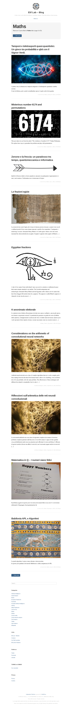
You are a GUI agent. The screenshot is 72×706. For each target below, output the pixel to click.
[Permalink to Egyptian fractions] (36, 285)
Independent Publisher (30, 694)
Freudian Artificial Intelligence (18, 603)
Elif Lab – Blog (36, 12)
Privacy (13, 678)
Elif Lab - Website (15, 635)
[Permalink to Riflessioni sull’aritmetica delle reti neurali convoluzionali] (36, 435)
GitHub (13, 605)
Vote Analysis (14, 623)
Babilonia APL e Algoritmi (25, 518)
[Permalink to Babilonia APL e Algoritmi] (36, 559)
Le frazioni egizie (20, 191)
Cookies (13, 680)
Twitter (12, 621)
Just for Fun (41, 94)
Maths (45, 94)
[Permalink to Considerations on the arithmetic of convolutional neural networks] (36, 373)
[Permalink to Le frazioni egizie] (36, 225)
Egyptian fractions (21, 247)
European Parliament (16, 599)
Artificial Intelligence (39, 385)
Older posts (17, 35)
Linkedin (13, 657)
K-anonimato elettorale (23, 309)
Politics (45, 323)
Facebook (13, 601)
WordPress (44, 694)
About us (36, 18)
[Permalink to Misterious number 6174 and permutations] (36, 139)
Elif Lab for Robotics (16, 642)
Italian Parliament (15, 607)
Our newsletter (14, 668)
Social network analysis (16, 617)
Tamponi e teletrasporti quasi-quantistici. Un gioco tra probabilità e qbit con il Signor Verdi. (33, 49)
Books (12, 597)
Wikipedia (13, 625)
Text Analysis (14, 619)
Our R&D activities (15, 640)
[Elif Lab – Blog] (36, 10)
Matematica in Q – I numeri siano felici (31, 460)
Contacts (13, 638)
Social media (14, 615)
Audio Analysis (14, 595)
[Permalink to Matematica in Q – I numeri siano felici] (36, 500)
